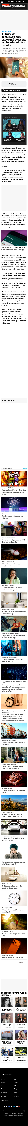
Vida (15, 1092)
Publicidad (21, 1111)
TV (15, 1085)
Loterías (16, 1096)
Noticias (3, 1079)
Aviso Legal (14, 1111)
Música (3, 1089)
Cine (2, 1085)
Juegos (16, 1089)
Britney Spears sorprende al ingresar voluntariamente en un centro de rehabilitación (21, 1042)
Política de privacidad (16, 1113)
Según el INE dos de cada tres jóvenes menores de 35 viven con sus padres (21, 1009)
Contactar (7, 1113)
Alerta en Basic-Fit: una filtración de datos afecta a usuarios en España (7, 1042)
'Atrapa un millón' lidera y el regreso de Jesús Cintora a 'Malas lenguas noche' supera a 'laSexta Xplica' (13, 7)
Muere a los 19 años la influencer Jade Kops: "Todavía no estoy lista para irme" (7, 1009)
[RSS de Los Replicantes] (4, 1106)
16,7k (13, 1106)
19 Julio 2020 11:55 (11, 84)
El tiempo (3, 1096)
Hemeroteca (4, 1100)
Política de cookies (8, 1115)
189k (8, 1106)
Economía (3, 1082)
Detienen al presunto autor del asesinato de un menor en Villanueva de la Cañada (21, 1059)
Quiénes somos (6, 1111)
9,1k (19, 1106)
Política (16, 1079)
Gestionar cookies (18, 1115)
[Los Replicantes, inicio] (14, 2)
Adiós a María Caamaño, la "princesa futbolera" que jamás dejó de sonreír (7, 1026)
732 (23, 1106)
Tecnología (4, 1092)
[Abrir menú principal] (2, 2)
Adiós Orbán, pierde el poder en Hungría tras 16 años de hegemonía (7, 1059)
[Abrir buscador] (23, 2)
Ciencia (16, 1082)
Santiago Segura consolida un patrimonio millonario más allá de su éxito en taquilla (21, 1026)
